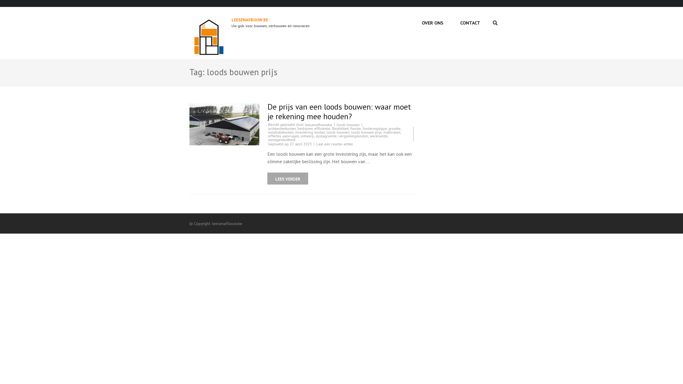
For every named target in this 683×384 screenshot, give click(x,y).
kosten (320, 132)
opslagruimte (326, 136)
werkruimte (379, 136)
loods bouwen (348, 124)
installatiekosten (281, 132)
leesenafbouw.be (250, 19)
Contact (470, 23)
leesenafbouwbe (318, 124)
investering (304, 132)
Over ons (432, 23)
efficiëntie (322, 128)
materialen (391, 132)
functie (355, 128)
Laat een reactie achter (334, 144)
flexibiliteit (340, 128)
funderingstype (375, 128)
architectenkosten (282, 128)
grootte (394, 128)
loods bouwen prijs (366, 132)
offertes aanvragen (283, 136)
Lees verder (287, 179)
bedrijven (305, 128)
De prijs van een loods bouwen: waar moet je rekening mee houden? (339, 111)
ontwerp (307, 136)
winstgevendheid (281, 139)
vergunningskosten (353, 136)
